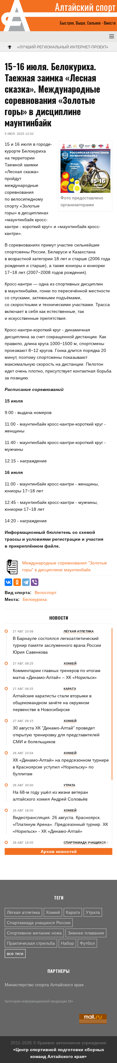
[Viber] (34, 582)
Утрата (93, 912)
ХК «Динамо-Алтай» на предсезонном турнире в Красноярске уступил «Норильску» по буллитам (61, 767)
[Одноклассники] (17, 582)
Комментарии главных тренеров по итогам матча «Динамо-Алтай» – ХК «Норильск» (56, 674)
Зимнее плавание (86, 932)
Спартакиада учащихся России (39, 922)
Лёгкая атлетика (23, 912)
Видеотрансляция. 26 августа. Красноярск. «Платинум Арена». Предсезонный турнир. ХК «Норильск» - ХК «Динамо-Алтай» (60, 824)
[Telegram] (26, 582)
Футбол (87, 943)
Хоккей (53, 912)
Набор (67, 943)
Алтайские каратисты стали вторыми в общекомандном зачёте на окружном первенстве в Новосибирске (52, 702)
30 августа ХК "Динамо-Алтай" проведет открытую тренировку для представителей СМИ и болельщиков (56, 734)
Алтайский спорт (85, 7)
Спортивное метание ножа (34, 932)
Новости (58, 618)
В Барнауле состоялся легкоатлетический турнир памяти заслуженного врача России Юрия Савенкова (57, 645)
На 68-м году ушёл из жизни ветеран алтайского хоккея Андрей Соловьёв (50, 796)
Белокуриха (35, 599)
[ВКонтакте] (8, 582)
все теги (15, 953)
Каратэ (73, 912)
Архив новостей (59, 851)
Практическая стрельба (31, 943)
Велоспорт (45, 592)
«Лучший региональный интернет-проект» (62, 47)
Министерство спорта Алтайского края (44, 984)
